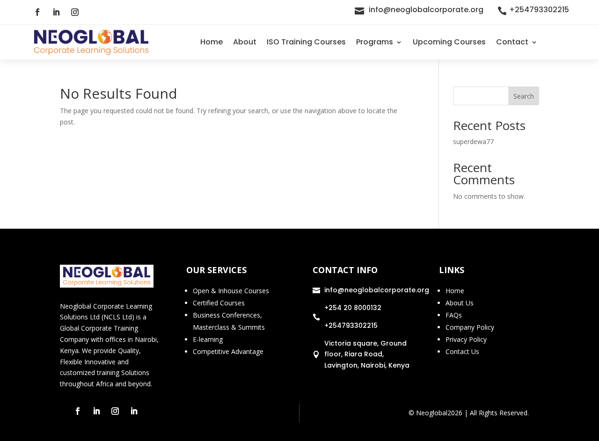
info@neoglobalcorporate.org (426, 9)
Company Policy (470, 327)
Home (211, 41)
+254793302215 (539, 9)
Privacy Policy (466, 339)
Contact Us (462, 351)
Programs (374, 41)
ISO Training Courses (306, 41)
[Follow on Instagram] (74, 12)
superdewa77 (473, 141)
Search (523, 96)
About (244, 41)
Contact (512, 41)
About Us (460, 302)
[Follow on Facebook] (37, 12)
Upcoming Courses (449, 41)
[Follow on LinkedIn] (56, 12)
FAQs (454, 315)
